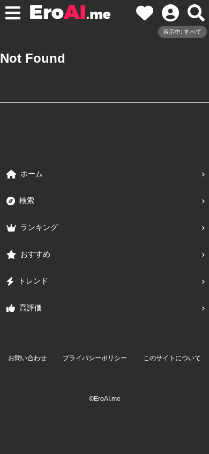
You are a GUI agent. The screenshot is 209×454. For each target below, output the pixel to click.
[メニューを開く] (13, 12)
